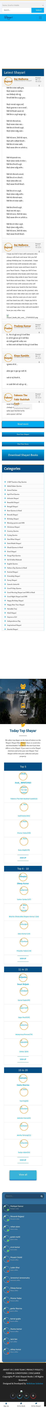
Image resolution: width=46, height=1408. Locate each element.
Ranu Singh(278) (24, 849)
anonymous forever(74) (23, 1033)
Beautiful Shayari (13, 501)
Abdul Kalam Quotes (14, 485)
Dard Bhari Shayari (13, 538)
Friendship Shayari (13, 575)
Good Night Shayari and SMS (17, 595)
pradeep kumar (22, 326)
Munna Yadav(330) (24, 832)
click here (11, 750)
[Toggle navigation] (40, 17)
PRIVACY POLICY (34, 1368)
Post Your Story (23, 443)
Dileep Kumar (23, 882)
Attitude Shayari (13, 497)
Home (16, 81)
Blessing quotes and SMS (16, 522)
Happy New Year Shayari (15, 603)
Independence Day (13, 620)
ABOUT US (8, 1368)
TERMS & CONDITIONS (16, 1372)
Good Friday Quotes (14, 587)
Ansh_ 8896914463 (23, 782)
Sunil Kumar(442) (24, 815)
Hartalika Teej (12, 607)
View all (23, 1173)
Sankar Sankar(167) (24, 898)
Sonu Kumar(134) (24, 933)
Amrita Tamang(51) (24, 1134)
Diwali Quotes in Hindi (15, 546)
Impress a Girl (12, 616)
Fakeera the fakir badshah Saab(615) (24, 797)
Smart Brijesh (23, 983)
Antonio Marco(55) (24, 1117)
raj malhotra (21, 79)
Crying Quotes (12, 534)
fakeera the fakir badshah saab (21, 399)
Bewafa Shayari (24, 328)
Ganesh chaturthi (13, 583)
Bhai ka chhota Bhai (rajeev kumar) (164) (24, 915)
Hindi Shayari (11, 612)
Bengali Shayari (12, 505)
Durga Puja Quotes (14, 554)
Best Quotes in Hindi (14, 509)
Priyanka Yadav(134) (24, 950)
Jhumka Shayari (12, 628)
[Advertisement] (23, 46)
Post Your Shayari (23, 433)
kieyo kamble (21, 355)
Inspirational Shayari (22, 408)
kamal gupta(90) (24, 999)
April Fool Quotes (13, 493)
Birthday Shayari (13, 517)
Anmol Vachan (12, 489)
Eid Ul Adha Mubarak (14, 558)
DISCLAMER (34, 1372)
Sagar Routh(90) (24, 1016)
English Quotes (24, 247)
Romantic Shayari (25, 81)
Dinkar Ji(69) (24, 1050)
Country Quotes (13, 530)
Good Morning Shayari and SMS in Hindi (21, 591)
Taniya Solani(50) (24, 1151)
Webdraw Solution (34, 1382)
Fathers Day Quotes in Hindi (17, 567)
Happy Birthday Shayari (15, 599)
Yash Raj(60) (24, 1100)
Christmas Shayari (13, 526)
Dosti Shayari (11, 550)
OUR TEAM (20, 1368)
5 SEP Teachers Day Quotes (17, 481)
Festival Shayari (12, 571)
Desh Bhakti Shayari (14, 542)
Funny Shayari (12, 579)
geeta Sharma (23, 1084)
